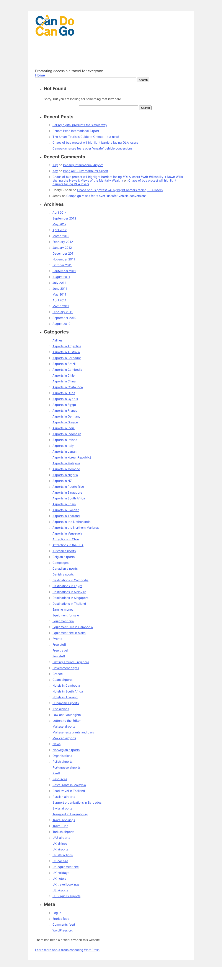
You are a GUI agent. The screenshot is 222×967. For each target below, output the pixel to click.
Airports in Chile (63, 375)
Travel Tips (60, 826)
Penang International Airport (83, 165)
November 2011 (63, 259)
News (56, 744)
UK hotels (59, 878)
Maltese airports (63, 726)
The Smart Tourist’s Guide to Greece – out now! (85, 136)
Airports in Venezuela (67, 533)
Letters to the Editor (66, 720)
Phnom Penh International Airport (75, 131)
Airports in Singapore (67, 492)
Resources (59, 779)
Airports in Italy (63, 445)
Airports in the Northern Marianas (75, 527)
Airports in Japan (64, 451)
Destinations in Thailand (69, 603)
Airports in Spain (64, 504)
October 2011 (62, 265)
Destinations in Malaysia (69, 592)
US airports (60, 890)
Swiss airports (62, 808)
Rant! (56, 773)
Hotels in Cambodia (66, 685)
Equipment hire (63, 621)
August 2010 (61, 323)
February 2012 (62, 242)
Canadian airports (65, 568)
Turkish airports (63, 832)
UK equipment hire (65, 867)
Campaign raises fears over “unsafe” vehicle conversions (92, 148)
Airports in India (63, 428)
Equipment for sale (65, 615)
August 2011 (61, 277)
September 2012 (64, 218)
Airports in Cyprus (65, 399)
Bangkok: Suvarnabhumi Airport (85, 171)
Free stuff (59, 644)
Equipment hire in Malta (69, 633)
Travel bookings (63, 820)
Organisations (62, 755)
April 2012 (59, 230)
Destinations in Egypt (67, 586)
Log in (56, 913)
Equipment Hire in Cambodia (72, 627)
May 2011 (59, 294)
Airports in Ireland (64, 440)
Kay (55, 165)
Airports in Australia (66, 352)
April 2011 (59, 300)
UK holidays (60, 872)
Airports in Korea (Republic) (71, 457)
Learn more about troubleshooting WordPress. (67, 950)
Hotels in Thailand (65, 697)
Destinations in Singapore (70, 598)
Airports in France (64, 410)
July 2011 (59, 282)
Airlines (57, 340)
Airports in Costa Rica (67, 387)
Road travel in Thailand (68, 791)
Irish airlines (60, 709)
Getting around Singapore (70, 662)
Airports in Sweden (65, 510)
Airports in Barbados (66, 358)
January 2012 (62, 247)
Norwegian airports (66, 750)
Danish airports (63, 574)
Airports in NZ (62, 481)
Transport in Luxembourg (70, 814)
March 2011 (60, 306)
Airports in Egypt (64, 404)
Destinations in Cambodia (70, 580)
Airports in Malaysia (66, 463)
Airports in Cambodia (67, 369)
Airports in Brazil (63, 364)
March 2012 (60, 236)
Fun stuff (58, 656)
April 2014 (59, 212)
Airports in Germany (66, 416)
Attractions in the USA (67, 545)
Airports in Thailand (66, 516)
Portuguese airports (66, 767)
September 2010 (64, 318)
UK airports (60, 849)
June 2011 (59, 288)
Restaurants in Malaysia (69, 785)
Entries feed (60, 918)
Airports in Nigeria (65, 475)
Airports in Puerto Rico (68, 486)
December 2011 (63, 253)
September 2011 (64, 271)
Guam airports (62, 679)
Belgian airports (63, 557)
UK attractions (62, 855)
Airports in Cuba (63, 393)
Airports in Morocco (66, 469)
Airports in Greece (65, 422)
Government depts (65, 668)
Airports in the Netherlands (71, 521)
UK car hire (60, 861)
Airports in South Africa (68, 498)
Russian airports (63, 796)
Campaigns (60, 562)
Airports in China (64, 381)
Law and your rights (66, 715)
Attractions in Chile (65, 539)
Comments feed (63, 924)
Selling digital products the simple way (79, 125)
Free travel (60, 650)
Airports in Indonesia (66, 434)
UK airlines (59, 843)
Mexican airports (64, 738)
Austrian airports (64, 551)
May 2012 (59, 224)
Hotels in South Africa (67, 691)
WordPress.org (62, 930)
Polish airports (62, 761)
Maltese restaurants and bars (73, 732)
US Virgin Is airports (66, 896)
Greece (57, 674)
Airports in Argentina (66, 346)
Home (40, 75)
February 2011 (62, 312)
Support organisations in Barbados (76, 802)
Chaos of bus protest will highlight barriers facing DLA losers (95, 142)
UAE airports (61, 837)
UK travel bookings (65, 884)
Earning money (62, 609)
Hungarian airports (65, 703)
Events (57, 638)
